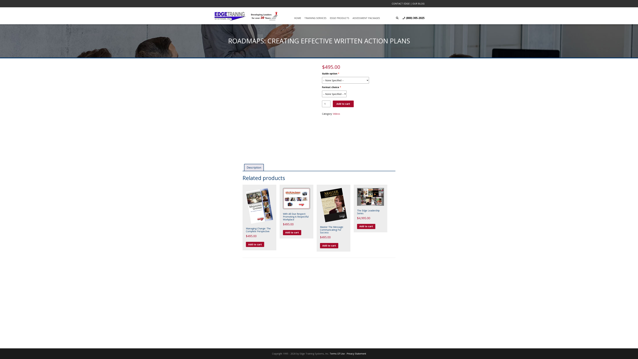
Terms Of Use (337, 353)
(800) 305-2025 (415, 18)
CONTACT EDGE (401, 3)
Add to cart (343, 103)
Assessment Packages (366, 18)
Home (297, 18)
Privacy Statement (356, 353)
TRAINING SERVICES (315, 18)
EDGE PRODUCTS (339, 18)
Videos (336, 113)
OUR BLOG (418, 3)
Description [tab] (254, 167)
